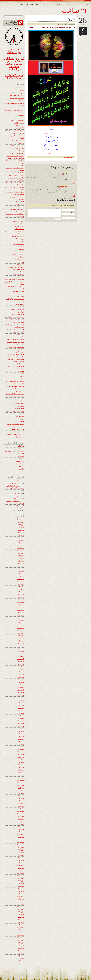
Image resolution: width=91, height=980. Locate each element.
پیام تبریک (21, 151)
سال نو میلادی (20, 276)
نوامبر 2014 (21, 868)
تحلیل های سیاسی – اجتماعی (16, 175)
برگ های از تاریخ (19, 128)
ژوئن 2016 (21, 819)
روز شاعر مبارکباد (19, 464)
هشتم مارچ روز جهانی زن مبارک (15, 411)
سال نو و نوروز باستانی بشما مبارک (14, 279)
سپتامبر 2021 (20, 656)
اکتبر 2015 (21, 839)
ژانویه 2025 (21, 568)
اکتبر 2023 (21, 607)
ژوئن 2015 (21, 850)
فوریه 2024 (21, 597)
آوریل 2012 (21, 948)
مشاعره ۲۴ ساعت (19, 344)
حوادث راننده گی (19, 206)
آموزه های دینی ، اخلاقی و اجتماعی (15, 93)
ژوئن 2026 (21, 525)
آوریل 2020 (21, 700)
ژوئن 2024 (21, 586)
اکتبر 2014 (21, 870)
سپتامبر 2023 (20, 610)
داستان (22, 224)
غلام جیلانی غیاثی (19, 505)
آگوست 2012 (20, 937)
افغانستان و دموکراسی (18, 118)
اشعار (58, 24)
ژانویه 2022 (21, 648)
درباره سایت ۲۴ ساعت (18, 239)
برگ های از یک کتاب (18, 133)
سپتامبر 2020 (20, 687)
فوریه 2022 (21, 646)
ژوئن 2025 (21, 556)
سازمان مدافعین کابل (18, 274)
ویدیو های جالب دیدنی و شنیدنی (15, 424)
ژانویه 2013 (21, 924)
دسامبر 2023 (20, 602)
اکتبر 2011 (21, 963)
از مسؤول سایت (19, 100)
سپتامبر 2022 (20, 628)
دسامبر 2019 (20, 710)
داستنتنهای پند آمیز (19, 229)
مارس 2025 (21, 563)
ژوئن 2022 (21, 635)
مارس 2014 (21, 888)
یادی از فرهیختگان (19, 431)
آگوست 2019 (20, 721)
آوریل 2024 (21, 592)
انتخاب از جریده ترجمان (17, 120)
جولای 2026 (21, 522)
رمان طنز (21, 249)
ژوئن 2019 (21, 726)
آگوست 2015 (20, 844)
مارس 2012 (21, 950)
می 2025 (21, 558)
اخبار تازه (28, 4)
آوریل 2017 (21, 793)
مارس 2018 (21, 764)
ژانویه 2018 (21, 770)
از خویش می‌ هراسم (18, 448)
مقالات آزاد (21, 371)
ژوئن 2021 (21, 664)
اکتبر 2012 (21, 932)
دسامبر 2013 (20, 896)
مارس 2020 (21, 703)
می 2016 (21, 821)
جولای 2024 (21, 584)
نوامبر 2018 (21, 744)
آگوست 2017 (20, 783)
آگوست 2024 (20, 581)
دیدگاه (82, 30)
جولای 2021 (21, 661)
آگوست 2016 (20, 814)
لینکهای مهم (21, 4)
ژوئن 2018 (21, 757)
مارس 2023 (21, 612)
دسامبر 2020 (20, 679)
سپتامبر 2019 (20, 718)
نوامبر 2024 (21, 574)
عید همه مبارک (20, 304)
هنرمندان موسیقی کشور (17, 413)
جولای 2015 (21, 847)
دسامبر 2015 (20, 834)
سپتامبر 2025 (20, 548)
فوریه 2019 (21, 736)
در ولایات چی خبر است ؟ (17, 236)
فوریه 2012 (21, 953)
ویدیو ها (22, 421)
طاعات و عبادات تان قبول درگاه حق (14, 299)
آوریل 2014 (21, 886)
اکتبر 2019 (21, 715)
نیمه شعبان (21, 406)
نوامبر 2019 (21, 713)
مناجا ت (22, 376)
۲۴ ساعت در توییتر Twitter (14, 51)
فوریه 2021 (21, 674)
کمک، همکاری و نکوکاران (17, 322)
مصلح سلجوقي (63, 186)
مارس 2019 (21, 734)
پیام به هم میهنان (19, 148)
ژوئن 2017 (21, 788)
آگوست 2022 (20, 630)
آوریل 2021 (21, 669)
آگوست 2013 (20, 906)
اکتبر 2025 (21, 545)
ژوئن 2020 (21, 695)
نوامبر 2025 (21, 543)
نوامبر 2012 (21, 930)
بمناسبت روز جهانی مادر (17, 140)
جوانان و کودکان (19, 201)
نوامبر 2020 (21, 682)
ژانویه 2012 (21, 955)
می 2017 (21, 790)
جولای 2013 (21, 909)
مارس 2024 (21, 594)
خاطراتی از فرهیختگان (18, 221)
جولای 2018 (21, 754)
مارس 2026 (21, 532)
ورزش (22, 419)
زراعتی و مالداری (19, 259)
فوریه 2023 (21, 615)
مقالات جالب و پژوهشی (17, 373)
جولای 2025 (21, 553)
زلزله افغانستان (20, 262)
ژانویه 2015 (21, 863)
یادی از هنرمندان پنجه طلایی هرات (15, 434)
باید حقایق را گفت (19, 123)
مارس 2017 (21, 795)
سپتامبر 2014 (20, 873)
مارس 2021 (21, 672)
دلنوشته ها (21, 246)
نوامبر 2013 (21, 899)
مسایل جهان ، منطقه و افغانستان (15, 342)
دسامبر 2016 (20, 803)
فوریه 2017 (21, 798)
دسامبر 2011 (20, 958)
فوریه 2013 (21, 922)
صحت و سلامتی (19, 296)
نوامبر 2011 (21, 961)
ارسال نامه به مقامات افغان (16, 95)
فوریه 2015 (21, 860)
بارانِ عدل (21, 458)
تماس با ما (35, 4)
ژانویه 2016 (21, 832)
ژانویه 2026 (21, 537)
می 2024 (21, 589)
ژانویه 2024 (21, 599)
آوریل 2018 (21, 762)
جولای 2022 (21, 633)
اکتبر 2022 (21, 625)
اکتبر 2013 (21, 901)
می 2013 (21, 914)
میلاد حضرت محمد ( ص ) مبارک (15, 386)
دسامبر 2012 (20, 927)
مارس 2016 (21, 826)
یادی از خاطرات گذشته (18, 429)
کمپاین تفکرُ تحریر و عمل (17, 319)
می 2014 (21, 883)
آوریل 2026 (21, 530)
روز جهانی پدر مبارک (18, 251)
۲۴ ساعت (75, 10)
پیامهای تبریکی (20, 165)
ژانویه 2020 (21, 708)
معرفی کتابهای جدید (18, 364)
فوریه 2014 (21, 891)
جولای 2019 (21, 723)
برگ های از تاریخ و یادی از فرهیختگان (14, 130)
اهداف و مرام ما (82, 4)
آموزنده (22, 90)
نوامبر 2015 (21, 837)
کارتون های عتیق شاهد (18, 314)
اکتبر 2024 (21, 576)
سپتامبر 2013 (20, 904)
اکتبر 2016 (21, 808)
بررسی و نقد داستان (18, 125)
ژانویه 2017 (21, 801)
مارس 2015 (21, 857)
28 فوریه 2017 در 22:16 (63, 174)
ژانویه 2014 (21, 894)
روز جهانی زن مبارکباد (18, 254)
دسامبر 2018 (20, 741)
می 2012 (21, 945)
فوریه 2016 (21, 829)
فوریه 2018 (21, 767)
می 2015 (21, 852)
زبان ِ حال (21, 466)
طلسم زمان (21, 456)
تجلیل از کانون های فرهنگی (17, 172)
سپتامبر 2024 (20, 579)
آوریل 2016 (21, 824)
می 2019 (21, 728)
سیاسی (22, 294)
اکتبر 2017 (21, 777)
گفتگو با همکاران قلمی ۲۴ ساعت (15, 329)
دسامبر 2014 (20, 865)
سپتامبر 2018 (20, 749)
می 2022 (21, 638)
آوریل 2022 (21, 641)
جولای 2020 (21, 692)
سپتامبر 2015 (20, 842)
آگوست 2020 (20, 690)
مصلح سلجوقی (68, 157)
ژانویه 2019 (21, 739)
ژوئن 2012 (21, 943)
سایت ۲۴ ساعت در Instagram (14, 76)
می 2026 (21, 527)
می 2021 (21, 666)
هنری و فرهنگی (20, 416)
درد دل (22, 241)
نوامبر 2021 (21, 651)
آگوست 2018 (20, 752)
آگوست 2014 (20, 875)
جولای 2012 (21, 940)
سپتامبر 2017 (20, 780)
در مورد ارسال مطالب (45, 4)
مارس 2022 (21, 643)
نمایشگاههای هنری (19, 403)
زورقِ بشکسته (20, 461)
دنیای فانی (21, 469)
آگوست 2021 (20, 659)
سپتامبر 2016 (20, 811)
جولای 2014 (21, 878)
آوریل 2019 (21, 731)
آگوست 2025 (20, 550)
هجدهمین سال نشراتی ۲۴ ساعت (15, 408)
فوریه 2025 (21, 566)
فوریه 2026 (21, 535)
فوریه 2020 (21, 705)
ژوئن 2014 (21, 881)
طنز (23, 301)
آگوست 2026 (20, 519)
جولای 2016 (21, 816)
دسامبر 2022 (20, 620)
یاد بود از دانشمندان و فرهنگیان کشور (14, 426)
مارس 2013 (21, 919)
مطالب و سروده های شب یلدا (16, 347)
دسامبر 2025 (20, 540)
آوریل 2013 (21, 917)
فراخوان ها (21, 306)
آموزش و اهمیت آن (19, 87)
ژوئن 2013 (21, 912)
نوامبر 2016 (21, 806)
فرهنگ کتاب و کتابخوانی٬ (17, 309)
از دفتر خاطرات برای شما (17, 98)
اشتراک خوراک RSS (12, 22)
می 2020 (21, 697)
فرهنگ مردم (20, 312)
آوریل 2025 (21, 561)
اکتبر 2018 (21, 746)
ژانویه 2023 (21, 617)
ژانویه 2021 (21, 677)
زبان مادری (21, 257)
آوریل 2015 (21, 855)
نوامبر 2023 (21, 605)
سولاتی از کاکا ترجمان (18, 291)
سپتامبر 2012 (20, 935)
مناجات (22, 379)
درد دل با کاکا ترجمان (18, 244)
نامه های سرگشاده (19, 389)
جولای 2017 (21, 785)
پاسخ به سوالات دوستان (17, 145)
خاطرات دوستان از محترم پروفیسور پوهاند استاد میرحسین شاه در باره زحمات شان (14, 214)
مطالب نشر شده (57, 4)
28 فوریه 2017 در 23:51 (63, 187)
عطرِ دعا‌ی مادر (20, 471)
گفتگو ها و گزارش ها (18, 332)
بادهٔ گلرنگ (21, 446)
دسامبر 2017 (20, 772)
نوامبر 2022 (21, 623)
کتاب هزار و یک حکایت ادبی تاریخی (14, 317)
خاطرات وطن (20, 218)
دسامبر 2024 (20, 571)
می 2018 (21, 759)
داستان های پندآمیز (19, 226)
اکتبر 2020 (21, 685)
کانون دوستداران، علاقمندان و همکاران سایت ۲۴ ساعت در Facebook (14, 63)
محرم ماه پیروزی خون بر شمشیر (15, 339)
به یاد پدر (21, 143)
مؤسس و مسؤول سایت (70, 4)
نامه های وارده (20, 391)
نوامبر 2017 (21, 775)
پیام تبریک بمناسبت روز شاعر (16, 153)
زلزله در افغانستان (19, 264)
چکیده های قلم (20, 204)
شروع (71, 19)
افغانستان (21, 115)
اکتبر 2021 (21, 654)
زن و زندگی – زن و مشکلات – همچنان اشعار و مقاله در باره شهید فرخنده (15, 269)
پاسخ (74, 183)
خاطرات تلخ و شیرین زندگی (16, 209)
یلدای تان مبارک (20, 437)
